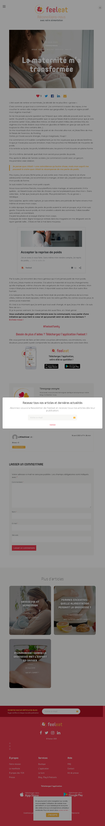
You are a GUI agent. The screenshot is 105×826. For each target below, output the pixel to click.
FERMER (53, 425)
